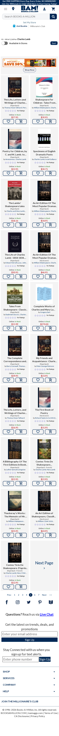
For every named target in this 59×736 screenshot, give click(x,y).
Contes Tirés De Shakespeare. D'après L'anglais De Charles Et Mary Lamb (15, 567)
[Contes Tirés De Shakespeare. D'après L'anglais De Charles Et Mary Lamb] (14, 552)
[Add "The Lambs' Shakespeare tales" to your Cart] (21, 225)
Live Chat (47, 614)
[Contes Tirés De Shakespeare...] (44, 449)
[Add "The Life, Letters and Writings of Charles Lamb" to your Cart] (21, 121)
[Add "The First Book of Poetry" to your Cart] (50, 431)
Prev (9, 595)
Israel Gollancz (51, 159)
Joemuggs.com (35, 713)
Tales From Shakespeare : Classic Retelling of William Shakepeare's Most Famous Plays (14, 308)
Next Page (44, 565)
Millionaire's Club (37, 26)
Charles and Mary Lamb (15, 211)
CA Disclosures (21, 716)
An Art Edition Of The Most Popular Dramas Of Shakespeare (44, 205)
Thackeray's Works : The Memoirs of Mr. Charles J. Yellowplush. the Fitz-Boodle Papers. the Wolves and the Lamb (14, 515)
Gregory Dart (45, 312)
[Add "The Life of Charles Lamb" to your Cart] (21, 276)
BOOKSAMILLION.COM (13, 713)
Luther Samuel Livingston (15, 470)
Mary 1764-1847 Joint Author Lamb (15, 574)
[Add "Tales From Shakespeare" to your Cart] (21, 328)
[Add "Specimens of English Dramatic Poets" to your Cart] (50, 173)
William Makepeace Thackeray (15, 522)
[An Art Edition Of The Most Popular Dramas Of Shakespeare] (44, 190)
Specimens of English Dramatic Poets (44, 153)
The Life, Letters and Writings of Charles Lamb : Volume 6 (15, 101)
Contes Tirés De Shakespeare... (44, 463)
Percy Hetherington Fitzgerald (16, 109)
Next (44, 595)
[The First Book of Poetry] (44, 397)
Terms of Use (50, 713)
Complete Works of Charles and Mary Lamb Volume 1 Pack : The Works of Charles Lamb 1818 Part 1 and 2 (44, 308)
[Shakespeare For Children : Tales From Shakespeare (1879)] (44, 87)
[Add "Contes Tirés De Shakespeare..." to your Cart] (50, 483)
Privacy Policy (38, 716)
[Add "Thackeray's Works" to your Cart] (21, 535)
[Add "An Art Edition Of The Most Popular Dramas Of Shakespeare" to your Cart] (50, 225)
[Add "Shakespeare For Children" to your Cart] (50, 121)
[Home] (29, 9)
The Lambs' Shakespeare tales (15, 204)
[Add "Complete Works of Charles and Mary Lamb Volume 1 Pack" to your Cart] (50, 328)
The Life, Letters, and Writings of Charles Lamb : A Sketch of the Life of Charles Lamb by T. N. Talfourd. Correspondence (14, 411)
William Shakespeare (42, 108)
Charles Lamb (21, 159)
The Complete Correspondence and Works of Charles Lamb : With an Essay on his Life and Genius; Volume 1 (14, 360)
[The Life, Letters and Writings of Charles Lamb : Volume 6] (14, 87)
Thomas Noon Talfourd (13, 108)
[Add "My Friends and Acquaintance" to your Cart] (50, 380)
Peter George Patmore (45, 366)
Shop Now (29, 70)
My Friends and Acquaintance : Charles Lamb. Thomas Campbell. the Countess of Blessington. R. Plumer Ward (44, 360)
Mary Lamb (51, 470)
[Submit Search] (53, 16)
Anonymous (10, 159)
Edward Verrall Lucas (14, 263)
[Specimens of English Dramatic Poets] (44, 139)
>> (50, 595)
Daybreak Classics (12, 314)
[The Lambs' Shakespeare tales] (15, 190)
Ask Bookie (21, 26)
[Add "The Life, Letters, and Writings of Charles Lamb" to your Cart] (21, 431)
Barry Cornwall (12, 366)
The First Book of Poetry (44, 411)
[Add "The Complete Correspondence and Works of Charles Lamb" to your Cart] (21, 380)
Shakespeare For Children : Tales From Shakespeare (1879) (44, 101)
